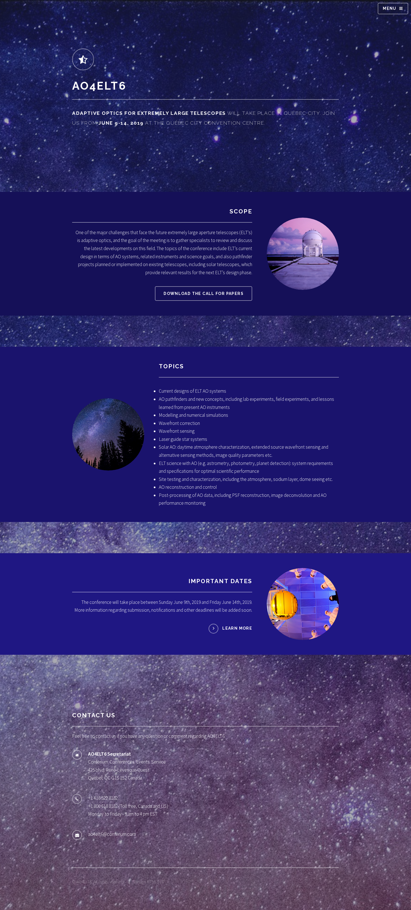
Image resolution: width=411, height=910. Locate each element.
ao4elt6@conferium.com (112, 834)
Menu (389, 8)
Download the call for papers (204, 293)
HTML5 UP (156, 882)
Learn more (237, 628)
